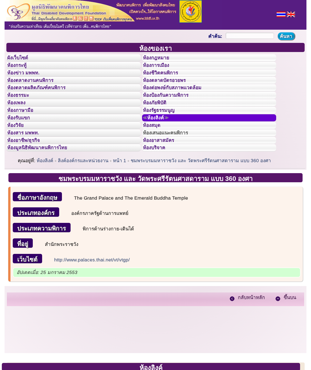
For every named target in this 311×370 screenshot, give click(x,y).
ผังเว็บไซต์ (21, 59)
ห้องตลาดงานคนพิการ (36, 90)
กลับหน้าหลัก (251, 333)
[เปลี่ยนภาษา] (281, 13)
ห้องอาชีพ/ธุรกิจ (28, 172)
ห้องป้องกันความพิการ (171, 110)
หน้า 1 (119, 196)
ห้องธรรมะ (21, 110)
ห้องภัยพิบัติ (158, 120)
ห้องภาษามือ (24, 131)
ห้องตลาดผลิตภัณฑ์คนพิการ (43, 100)
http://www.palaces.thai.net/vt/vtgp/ (92, 295)
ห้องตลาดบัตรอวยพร (169, 90)
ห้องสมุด (154, 151)
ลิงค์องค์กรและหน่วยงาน (83, 196)
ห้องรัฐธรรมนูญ (163, 131)
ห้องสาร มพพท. (27, 161)
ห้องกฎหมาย (159, 59)
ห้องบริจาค (157, 182)
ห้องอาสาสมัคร (162, 172)
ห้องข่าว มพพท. (27, 79)
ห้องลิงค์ (160, 141)
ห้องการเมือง (160, 69)
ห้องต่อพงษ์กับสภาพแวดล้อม (178, 100)
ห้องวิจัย (18, 151)
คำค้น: (215, 36)
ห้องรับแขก (22, 141)
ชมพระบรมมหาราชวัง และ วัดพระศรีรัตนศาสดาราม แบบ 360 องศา (201, 196)
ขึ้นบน (290, 333)
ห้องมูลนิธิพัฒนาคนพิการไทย (44, 182)
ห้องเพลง (19, 120)
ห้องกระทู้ (20, 69)
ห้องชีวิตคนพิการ (165, 79)
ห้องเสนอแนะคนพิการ (171, 161)
